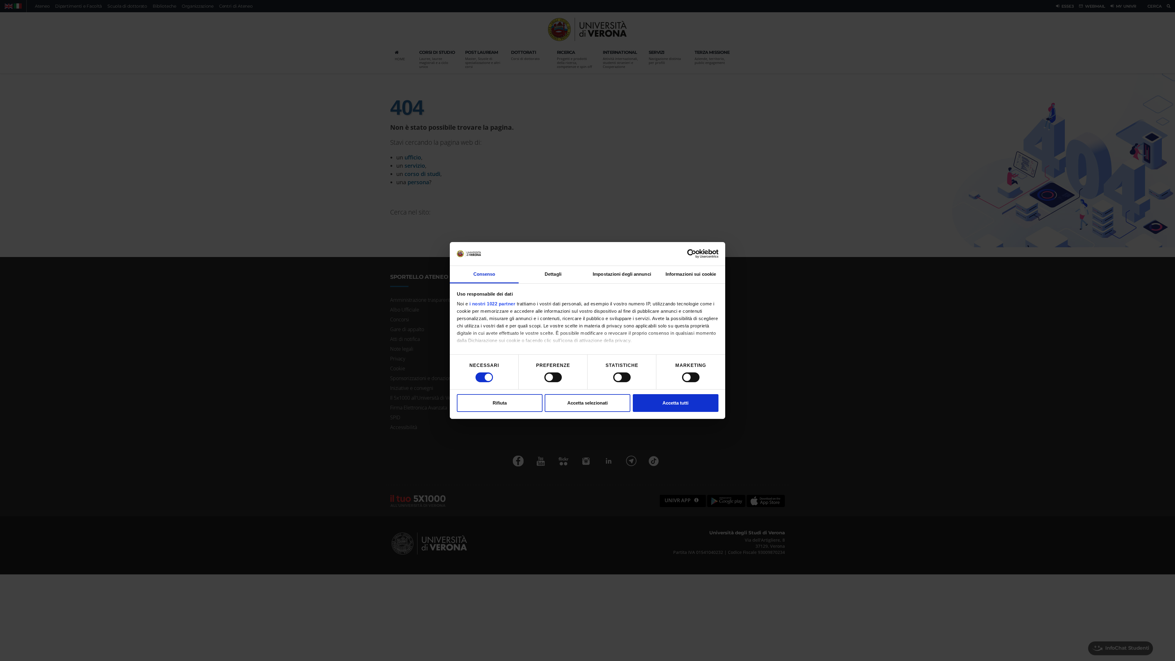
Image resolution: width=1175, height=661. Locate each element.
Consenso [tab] (484, 274)
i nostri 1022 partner (492, 303)
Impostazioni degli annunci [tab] (622, 274)
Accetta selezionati (587, 402)
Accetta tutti (675, 402)
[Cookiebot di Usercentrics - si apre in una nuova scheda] (691, 253)
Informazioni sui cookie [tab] (691, 274)
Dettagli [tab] (553, 274)
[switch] (553, 377)
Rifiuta (500, 402)
